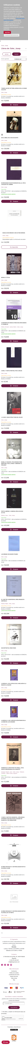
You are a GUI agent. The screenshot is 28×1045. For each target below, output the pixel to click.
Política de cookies (14, 972)
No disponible (14, 247)
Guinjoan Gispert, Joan (6, 772)
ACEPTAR (7, 32)
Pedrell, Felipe (4, 603)
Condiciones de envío (14, 974)
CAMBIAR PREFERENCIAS (11, 35)
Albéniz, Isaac (4, 515)
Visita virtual (14, 978)
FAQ (14, 980)
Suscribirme (14, 1007)
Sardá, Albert (13, 327)
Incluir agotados (5, 58)
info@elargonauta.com (14, 961)
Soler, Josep (4, 92)
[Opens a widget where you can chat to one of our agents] (5, 1042)
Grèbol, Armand (5, 327)
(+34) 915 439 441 (14, 960)
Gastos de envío (14, 976)
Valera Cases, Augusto (11, 773)
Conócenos (14, 971)
